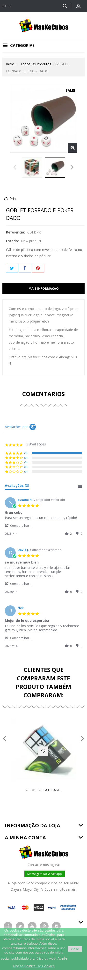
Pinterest (38, 268)
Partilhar (25, 268)
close (75, 949)
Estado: (12, 241)
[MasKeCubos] (44, 25)
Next (72, 169)
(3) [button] (25, 453)
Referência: (15, 232)
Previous (14, 169)
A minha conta (25, 837)
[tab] (17, 486)
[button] (19, 525)
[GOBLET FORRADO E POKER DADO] (32, 168)
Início (10, 64)
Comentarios (43, 394)
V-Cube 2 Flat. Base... (43, 790)
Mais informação (44, 288)
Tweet (12, 268)
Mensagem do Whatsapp (44, 874)
